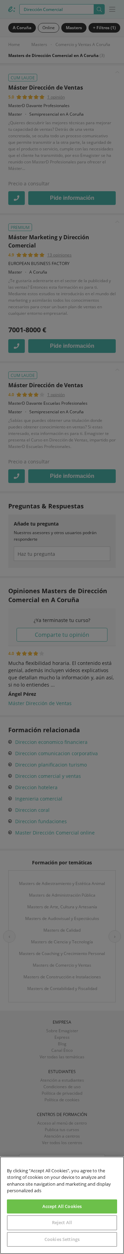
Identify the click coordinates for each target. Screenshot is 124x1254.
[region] (62, 1205)
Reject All (62, 1222)
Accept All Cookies (62, 1206)
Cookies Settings (62, 1239)
